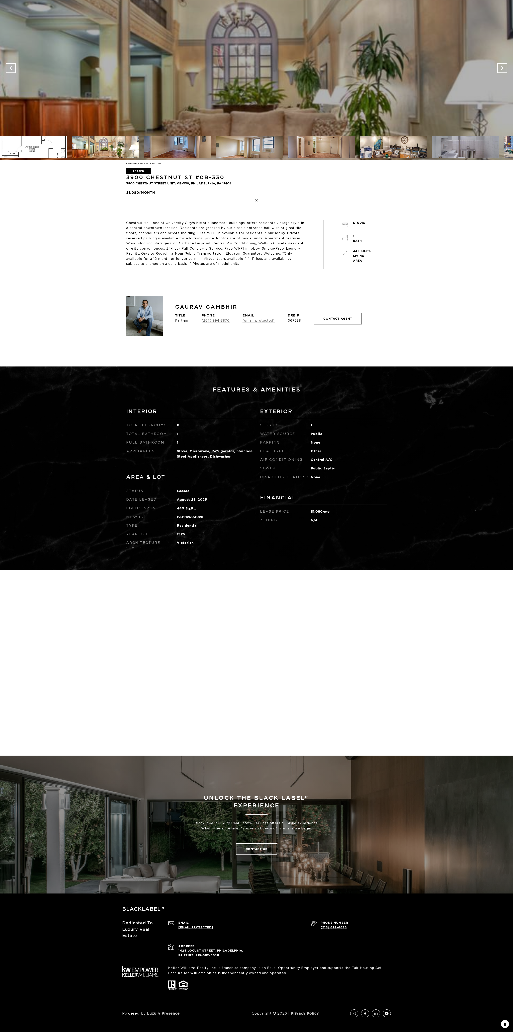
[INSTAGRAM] (354, 1013)
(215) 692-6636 (334, 927)
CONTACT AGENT (337, 318)
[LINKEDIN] (376, 1013)
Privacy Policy (305, 1013)
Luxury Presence (163, 1013)
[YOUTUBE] (387, 1013)
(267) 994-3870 (216, 320)
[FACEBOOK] (365, 1013)
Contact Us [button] (257, 848)
